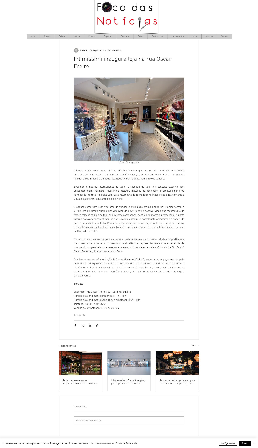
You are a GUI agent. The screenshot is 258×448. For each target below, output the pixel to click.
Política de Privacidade (126, 443)
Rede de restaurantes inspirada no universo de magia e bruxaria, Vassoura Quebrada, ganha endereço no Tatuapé (80, 382)
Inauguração (79, 315)
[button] (76, 36)
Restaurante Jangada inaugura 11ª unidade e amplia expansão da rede (177, 382)
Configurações (228, 443)
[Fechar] (254, 443)
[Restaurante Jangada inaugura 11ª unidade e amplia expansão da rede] (177, 363)
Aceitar (245, 443)
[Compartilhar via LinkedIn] (89, 325)
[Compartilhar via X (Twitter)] (82, 325)
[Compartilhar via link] (97, 325)
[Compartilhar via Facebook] (75, 325)
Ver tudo (195, 345)
